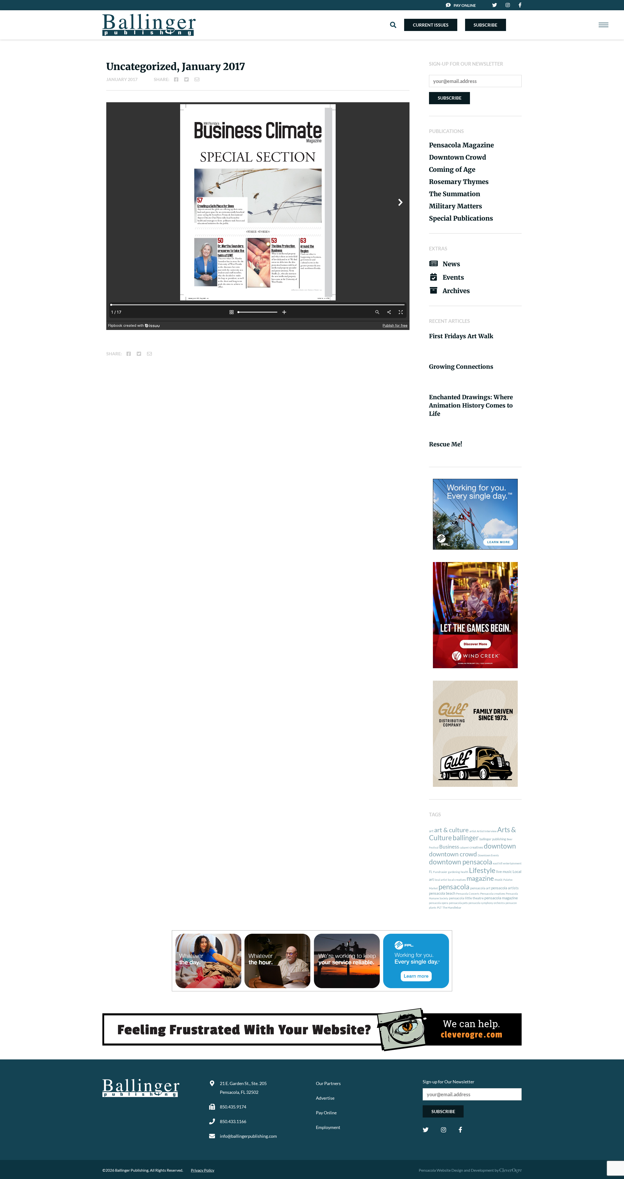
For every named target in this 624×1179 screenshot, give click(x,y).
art (431, 831)
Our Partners (328, 1083)
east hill (497, 863)
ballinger (466, 838)
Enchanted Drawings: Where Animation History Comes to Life (471, 405)
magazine (480, 878)
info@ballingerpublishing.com (248, 1136)
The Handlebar (451, 907)
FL (430, 872)
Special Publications (461, 218)
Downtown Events (488, 855)
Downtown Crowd (457, 157)
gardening (454, 871)
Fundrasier (440, 871)
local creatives (457, 879)
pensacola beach (442, 893)
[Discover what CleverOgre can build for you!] (312, 1030)
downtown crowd (453, 854)
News (451, 264)
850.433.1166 (233, 1121)
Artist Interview (487, 831)
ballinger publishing (492, 839)
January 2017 (121, 79)
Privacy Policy (202, 1170)
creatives (476, 847)
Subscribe (485, 25)
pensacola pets (458, 903)
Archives (456, 291)
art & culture (451, 830)
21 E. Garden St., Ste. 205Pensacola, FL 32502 (243, 1088)
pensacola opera (438, 902)
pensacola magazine (501, 897)
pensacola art (480, 888)
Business (449, 846)
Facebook (460, 1129)
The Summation (454, 194)
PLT (439, 907)
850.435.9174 (233, 1106)
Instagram (443, 1129)
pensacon (511, 902)
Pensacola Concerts (467, 893)
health (464, 871)
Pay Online (465, 5)
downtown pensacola (460, 862)
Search (393, 25)
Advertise (325, 1098)
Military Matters (455, 206)
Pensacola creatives (492, 893)
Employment (328, 1127)
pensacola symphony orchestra (486, 902)
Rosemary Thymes (459, 182)
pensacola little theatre (466, 898)
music (499, 880)
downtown (500, 846)
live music (504, 871)
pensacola (454, 886)
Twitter (426, 1129)
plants (432, 907)
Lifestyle (482, 870)
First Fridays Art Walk (461, 336)
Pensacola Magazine (461, 145)
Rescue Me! (445, 444)
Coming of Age (452, 169)
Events (453, 277)
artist (472, 831)
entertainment (512, 863)
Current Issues (430, 25)
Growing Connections (461, 366)
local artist (441, 879)
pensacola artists (505, 888)
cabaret (464, 847)
